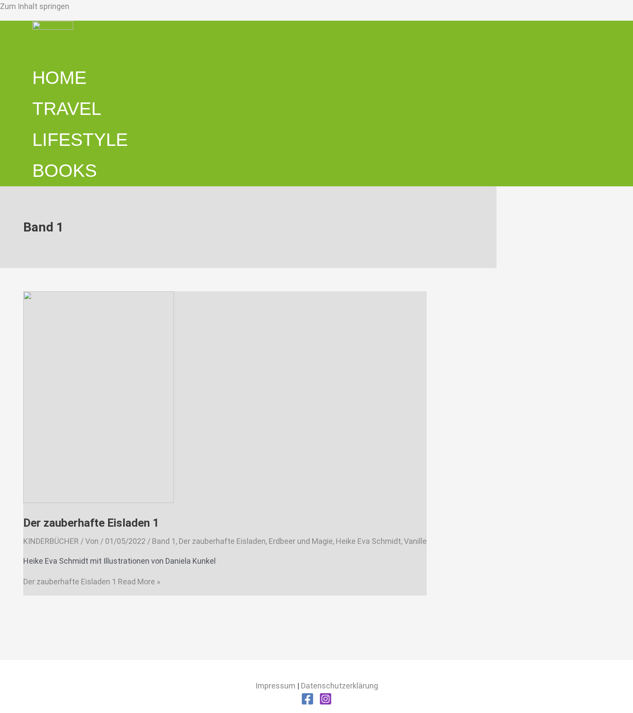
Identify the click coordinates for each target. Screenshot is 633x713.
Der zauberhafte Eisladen (222, 541)
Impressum (275, 685)
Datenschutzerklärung (339, 685)
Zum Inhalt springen (34, 6)
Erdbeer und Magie (301, 541)
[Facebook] (307, 702)
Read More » (91, 581)
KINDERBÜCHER (51, 541)
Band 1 (164, 541)
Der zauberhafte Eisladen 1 (91, 522)
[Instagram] (325, 702)
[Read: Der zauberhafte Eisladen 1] (98, 500)
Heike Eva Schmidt (368, 541)
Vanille (415, 541)
